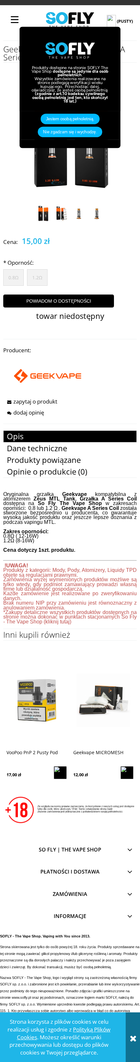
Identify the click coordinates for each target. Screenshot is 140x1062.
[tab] (70, 436)
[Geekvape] (47, 375)
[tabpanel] (70, 560)
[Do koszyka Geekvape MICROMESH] (126, 772)
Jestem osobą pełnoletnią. (70, 118)
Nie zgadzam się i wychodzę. (70, 131)
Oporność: (18, 262)
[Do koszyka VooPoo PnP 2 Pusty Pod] (60, 772)
